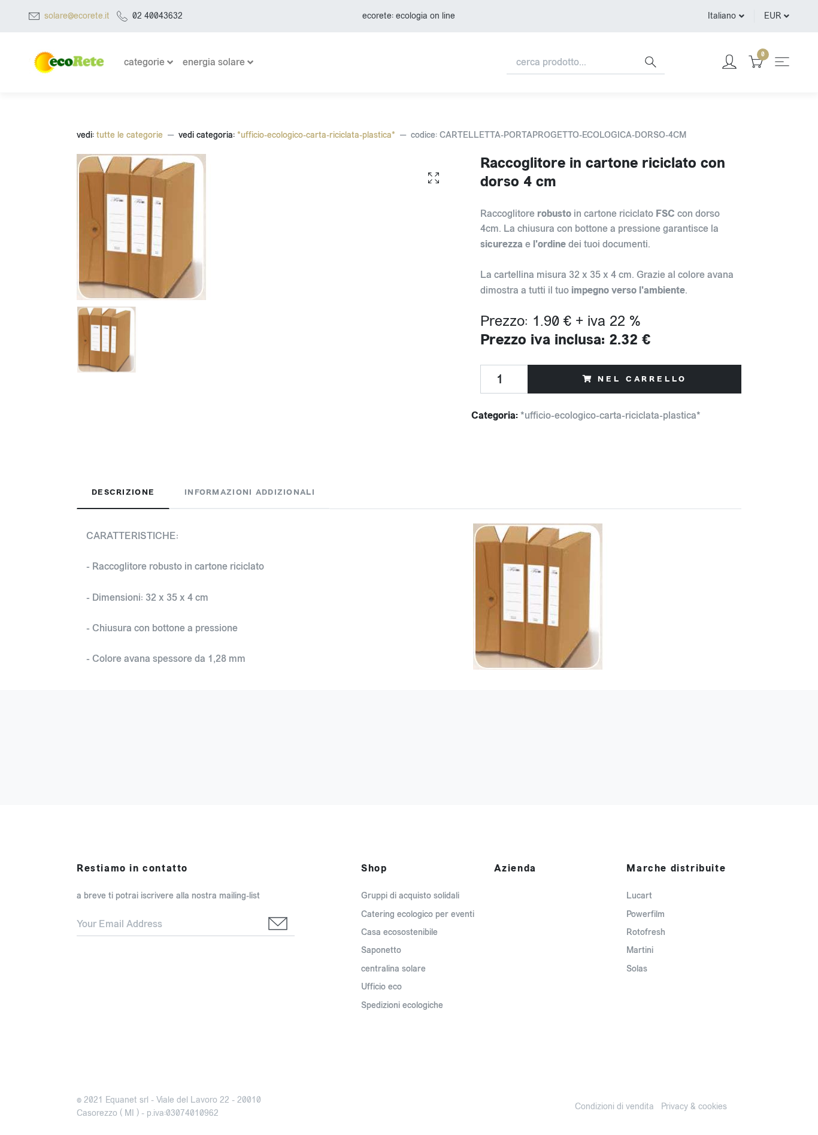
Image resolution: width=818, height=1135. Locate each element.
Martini (639, 950)
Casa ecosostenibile (399, 932)
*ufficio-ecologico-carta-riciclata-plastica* (316, 135)
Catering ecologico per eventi (417, 914)
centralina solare (393, 968)
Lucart (639, 895)
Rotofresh (645, 932)
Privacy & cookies (694, 1106)
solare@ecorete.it (77, 16)
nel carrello (642, 379)
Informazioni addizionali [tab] (249, 492)
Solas (636, 968)
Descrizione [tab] (123, 492)
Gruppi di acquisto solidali (410, 895)
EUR (772, 16)
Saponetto (381, 950)
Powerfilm (645, 914)
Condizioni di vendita (614, 1106)
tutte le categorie (129, 135)
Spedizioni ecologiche (402, 1005)
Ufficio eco (381, 986)
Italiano (722, 16)
